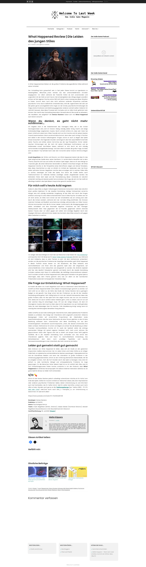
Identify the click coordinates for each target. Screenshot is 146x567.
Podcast (69, 29)
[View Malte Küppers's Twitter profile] (46, 421)
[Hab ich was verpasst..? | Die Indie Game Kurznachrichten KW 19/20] (37, 472)
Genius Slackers (53, 488)
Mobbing (75, 488)
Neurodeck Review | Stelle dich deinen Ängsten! (57, 479)
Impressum (69, 1)
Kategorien (60, 29)
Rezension (54, 490)
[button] (35, 222)
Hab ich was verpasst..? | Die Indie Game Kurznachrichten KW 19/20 (36, 479)
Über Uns (95, 29)
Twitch (77, 29)
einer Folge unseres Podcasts (62, 257)
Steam (59, 490)
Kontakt (75, 1)
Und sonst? (85, 29)
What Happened (65, 490)
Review (35, 488)
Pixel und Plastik (67, 552)
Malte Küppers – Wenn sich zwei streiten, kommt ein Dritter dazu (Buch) (102, 554)
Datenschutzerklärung (85, 1)
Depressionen (45, 488)
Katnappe (60, 488)
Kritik (64, 488)
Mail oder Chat (33, 389)
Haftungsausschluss (97, 1)
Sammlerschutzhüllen (99, 549)
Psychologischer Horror (41, 490)
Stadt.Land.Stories (36, 549)
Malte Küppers (45, 44)
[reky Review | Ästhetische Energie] (78, 472)
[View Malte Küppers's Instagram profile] (46, 425)
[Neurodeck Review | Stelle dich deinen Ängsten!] (57, 472)
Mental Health (69, 488)
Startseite (51, 29)
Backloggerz (66, 549)
